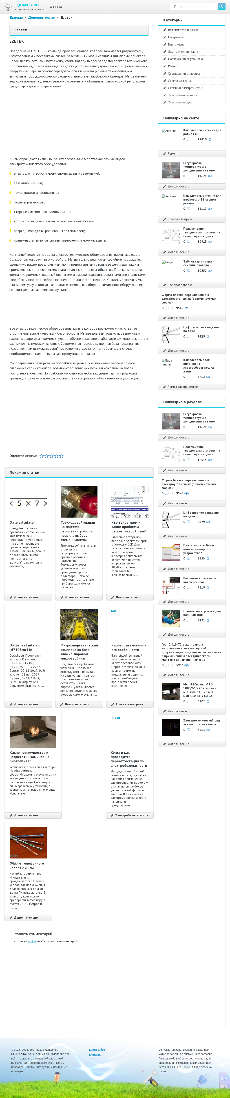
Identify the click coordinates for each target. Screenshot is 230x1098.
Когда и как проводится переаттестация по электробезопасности (129, 759)
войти (32, 941)
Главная (16, 17)
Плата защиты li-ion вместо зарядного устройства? (198, 549)
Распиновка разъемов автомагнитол (199, 580)
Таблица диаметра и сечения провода (199, 263)
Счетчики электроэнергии (185, 87)
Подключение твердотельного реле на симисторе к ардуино (201, 232)
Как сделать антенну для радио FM (202, 132)
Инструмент (176, 44)
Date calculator (22, 522)
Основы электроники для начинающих (202, 613)
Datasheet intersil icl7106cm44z (25, 647)
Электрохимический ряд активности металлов (201, 722)
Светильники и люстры (184, 73)
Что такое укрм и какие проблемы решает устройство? (128, 526)
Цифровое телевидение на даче (201, 329)
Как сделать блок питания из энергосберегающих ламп (198, 365)
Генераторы (176, 37)
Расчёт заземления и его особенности (128, 647)
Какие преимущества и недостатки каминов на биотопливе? (29, 756)
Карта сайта (97, 1049)
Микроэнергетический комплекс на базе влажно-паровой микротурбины (79, 651)
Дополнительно (41, 17)
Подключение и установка (185, 58)
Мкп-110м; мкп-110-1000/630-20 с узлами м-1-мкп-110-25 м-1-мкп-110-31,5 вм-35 (199, 690)
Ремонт (173, 66)
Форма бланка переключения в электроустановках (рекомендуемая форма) (189, 298)
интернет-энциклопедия (28, 6)
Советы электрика (129, 704)
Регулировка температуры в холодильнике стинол (199, 167)
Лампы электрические (183, 51)
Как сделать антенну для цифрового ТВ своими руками (202, 199)
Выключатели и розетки (184, 29)
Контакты (95, 1055)
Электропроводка (180, 102)
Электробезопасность (131, 815)
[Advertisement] (79, 124)
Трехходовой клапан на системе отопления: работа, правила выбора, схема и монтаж (78, 531)
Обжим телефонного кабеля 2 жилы (27, 865)
